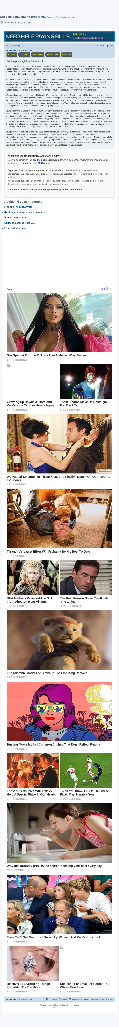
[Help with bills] (59, 36)
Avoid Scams (24, 22)
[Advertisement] (56, 9)
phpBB (51, 1005)
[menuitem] (21, 46)
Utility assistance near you (19, 223)
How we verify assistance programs (39, 189)
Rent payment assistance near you (24, 212)
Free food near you (15, 217)
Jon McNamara (41, 163)
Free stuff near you (15, 228)
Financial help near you (18, 207)
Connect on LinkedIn (71, 189)
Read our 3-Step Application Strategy (61, 17)
